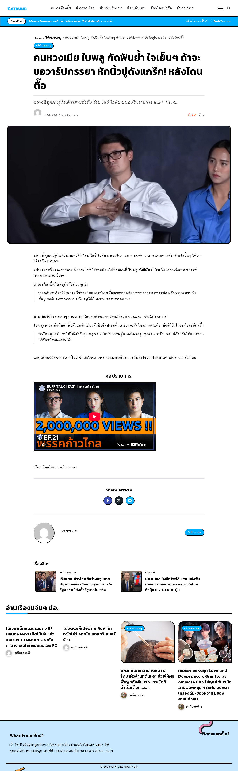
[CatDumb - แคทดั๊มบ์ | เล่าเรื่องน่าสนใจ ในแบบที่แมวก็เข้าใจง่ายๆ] (17, 8)
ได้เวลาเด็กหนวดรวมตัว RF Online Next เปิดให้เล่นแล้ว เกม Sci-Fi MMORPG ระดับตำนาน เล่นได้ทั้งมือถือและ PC (102, 21)
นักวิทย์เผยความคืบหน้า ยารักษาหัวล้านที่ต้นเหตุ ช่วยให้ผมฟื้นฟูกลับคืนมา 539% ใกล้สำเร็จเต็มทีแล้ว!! (147, 678)
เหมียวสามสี (22, 653)
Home (38, 38)
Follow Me (194, 532)
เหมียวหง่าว (137, 695)
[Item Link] (147, 641)
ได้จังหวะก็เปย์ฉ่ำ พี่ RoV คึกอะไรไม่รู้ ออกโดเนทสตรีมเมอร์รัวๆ (89, 634)
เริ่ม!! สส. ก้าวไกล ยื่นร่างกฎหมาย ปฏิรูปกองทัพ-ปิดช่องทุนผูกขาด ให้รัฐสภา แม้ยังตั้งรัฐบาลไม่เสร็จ (86, 584)
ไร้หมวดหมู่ (53, 38)
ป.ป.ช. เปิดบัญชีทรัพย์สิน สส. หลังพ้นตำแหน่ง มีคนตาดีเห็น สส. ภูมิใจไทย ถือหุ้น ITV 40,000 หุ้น (172, 584)
